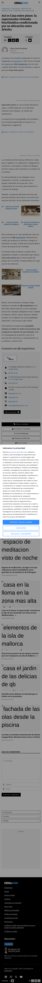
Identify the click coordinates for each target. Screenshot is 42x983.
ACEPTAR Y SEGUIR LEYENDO (21, 522)
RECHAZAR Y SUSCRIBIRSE (21, 534)
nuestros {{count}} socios (18, 452)
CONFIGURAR (21, 528)
